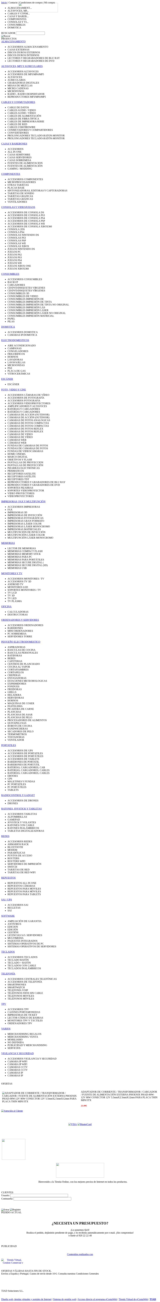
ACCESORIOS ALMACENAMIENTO (28, 46)
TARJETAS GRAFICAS (20, 196)
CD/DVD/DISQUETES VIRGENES (26, 287)
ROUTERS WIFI (16, 861)
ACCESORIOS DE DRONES (23, 800)
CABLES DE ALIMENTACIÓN (24, 116)
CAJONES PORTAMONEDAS (24, 1012)
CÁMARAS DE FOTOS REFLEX (25, 431)
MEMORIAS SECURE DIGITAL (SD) (28, 565)
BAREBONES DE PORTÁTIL (24, 764)
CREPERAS (14, 675)
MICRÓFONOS (16, 91)
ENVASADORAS (17, 678)
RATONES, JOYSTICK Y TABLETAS (21, 808)
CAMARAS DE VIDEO (20, 434)
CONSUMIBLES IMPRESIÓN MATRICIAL (31, 316)
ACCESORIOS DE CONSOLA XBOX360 (30, 226)
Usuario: (5, 1195)
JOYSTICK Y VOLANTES (22, 822)
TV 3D (11, 595)
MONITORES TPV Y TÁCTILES (25, 1020)
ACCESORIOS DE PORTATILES (25, 753)
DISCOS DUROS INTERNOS (23, 55)
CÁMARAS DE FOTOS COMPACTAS (28, 426)
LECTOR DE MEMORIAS (22, 548)
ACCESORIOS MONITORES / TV (26, 578)
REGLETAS (14, 907)
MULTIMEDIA (16, 938)
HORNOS (13, 356)
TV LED (12, 598)
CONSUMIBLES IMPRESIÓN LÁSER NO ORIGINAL (37, 313)
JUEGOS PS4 (15, 260)
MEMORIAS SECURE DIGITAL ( (26, 562)
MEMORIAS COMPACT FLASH (25, 551)
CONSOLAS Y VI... (18, 22)
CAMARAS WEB (17, 440)
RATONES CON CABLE (21, 825)
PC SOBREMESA (17, 633)
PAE (10, 368)
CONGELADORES (18, 351)
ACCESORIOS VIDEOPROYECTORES (29, 403)
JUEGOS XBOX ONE (19, 266)
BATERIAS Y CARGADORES (24, 409)
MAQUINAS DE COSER (21, 703)
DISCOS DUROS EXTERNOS (24, 52)
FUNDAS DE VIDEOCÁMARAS (25, 451)
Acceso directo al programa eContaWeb (97, 1299)
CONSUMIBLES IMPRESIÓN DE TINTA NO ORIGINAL (38, 304)
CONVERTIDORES (18, 132)
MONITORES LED (18, 587)
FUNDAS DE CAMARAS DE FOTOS (28, 445)
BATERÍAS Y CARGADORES (24, 411)
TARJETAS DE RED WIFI (21, 872)
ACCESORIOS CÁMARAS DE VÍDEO (28, 395)
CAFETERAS (15, 661)
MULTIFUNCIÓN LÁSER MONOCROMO (30, 537)
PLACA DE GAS (17, 371)
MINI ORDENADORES (20, 631)
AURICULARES (16, 80)
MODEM (12, 850)
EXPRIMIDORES (17, 683)
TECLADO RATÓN (18, 960)
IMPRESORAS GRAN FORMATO (26, 521)
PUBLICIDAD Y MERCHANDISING (27, 1045)
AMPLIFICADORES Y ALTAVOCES (27, 406)
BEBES (11, 658)
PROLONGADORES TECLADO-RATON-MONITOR (36, 135)
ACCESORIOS (15, 149)
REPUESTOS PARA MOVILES (24, 888)
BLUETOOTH (15, 847)
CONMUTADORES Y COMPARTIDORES (30, 130)
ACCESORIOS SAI (18, 905)
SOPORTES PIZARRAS (20, 487)
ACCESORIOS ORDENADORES (25, 625)
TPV (3, 1004)
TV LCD (12, 592)
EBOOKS (13, 776)
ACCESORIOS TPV (18, 1009)
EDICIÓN (13, 929)
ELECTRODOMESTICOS (15, 340)
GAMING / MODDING (20, 168)
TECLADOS (8, 951)
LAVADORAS (15, 359)
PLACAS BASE (16, 187)
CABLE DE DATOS (18, 107)
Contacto (13, 2)
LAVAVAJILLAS (16, 362)
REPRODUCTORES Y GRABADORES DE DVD (34, 485)
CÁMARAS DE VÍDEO (20, 437)
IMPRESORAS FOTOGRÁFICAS (25, 518)
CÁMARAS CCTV (18, 1070)
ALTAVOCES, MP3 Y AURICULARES (22, 66)
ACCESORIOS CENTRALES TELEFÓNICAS (32, 979)
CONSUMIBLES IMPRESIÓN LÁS (26, 307)
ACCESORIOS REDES (20, 841)
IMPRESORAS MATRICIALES (24, 529)
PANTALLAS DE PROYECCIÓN (25, 465)
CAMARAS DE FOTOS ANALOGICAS (29, 420)
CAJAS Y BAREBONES (14, 143)
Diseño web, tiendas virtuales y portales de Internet (26, 1299)
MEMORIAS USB (17, 568)
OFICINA (6, 606)
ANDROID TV (15, 584)
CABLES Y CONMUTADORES (18, 102)
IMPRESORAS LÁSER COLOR (25, 523)
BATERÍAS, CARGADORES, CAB (26, 767)
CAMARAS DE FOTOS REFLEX (25, 428)
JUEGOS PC (14, 251)
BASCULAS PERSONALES (23, 652)
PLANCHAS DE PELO (20, 717)
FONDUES (13, 686)
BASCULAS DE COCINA (21, 650)
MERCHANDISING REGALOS (24, 1034)
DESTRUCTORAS (18, 614)
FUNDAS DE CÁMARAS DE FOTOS (28, 448)
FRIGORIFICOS (16, 354)
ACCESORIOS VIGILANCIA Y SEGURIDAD (32, 1058)
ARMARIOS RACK (18, 844)
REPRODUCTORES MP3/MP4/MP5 (27, 96)
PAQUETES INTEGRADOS (23, 941)
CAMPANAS (15, 348)
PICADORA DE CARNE (21, 709)
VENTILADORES (17, 201)
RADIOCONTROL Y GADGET (18, 795)
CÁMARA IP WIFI (17, 1064)
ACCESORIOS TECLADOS (23, 957)
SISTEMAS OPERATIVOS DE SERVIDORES (32, 946)
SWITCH (12, 866)
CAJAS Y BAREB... (18, 16)
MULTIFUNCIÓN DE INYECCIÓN (26, 532)
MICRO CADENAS (18, 88)
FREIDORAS (15, 689)
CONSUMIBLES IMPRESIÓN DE (26, 299)
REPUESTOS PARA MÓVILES (24, 891)
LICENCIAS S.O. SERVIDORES (25, 935)
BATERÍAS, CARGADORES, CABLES (29, 773)
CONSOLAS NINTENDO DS (23, 235)
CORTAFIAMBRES (18, 669)
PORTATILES (8, 745)
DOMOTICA (14, 27)
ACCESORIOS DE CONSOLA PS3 (26, 215)
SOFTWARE (8, 916)
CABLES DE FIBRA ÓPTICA (23, 118)
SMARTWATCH (16, 987)
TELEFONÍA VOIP (18, 990)
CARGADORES (16, 285)
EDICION (13, 926)
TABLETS (13, 790)
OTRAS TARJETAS (18, 185)
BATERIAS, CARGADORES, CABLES (29, 770)
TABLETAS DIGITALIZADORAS (26, 831)
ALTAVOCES (15, 77)
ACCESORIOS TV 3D (19, 581)
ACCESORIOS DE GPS (20, 750)
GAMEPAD (14, 819)
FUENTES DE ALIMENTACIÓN (25, 166)
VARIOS (5, 1028)
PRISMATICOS (16, 471)
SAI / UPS (6, 899)
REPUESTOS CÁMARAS (21, 886)
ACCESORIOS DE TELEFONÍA (25, 981)
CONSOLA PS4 (16, 232)
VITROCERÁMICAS (19, 373)
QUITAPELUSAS (17, 723)
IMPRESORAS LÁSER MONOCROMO (29, 526)
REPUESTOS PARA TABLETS (24, 894)
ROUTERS (13, 858)
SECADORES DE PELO (21, 731)
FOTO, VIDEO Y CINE (13, 389)
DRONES (13, 803)
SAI (10, 910)
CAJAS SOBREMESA (19, 160)
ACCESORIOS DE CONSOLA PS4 (26, 218)
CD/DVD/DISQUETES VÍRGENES (26, 290)
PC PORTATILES (17, 784)
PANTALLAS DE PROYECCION (25, 462)
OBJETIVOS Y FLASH (20, 459)
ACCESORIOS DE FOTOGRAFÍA (26, 397)
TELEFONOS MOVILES (21, 996)
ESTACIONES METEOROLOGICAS (27, 681)
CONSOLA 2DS (16, 229)
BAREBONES (15, 628)
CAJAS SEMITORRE (19, 154)
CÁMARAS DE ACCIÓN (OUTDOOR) (28, 417)
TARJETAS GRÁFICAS (20, 199)
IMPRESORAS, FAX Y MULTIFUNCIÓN (23, 501)
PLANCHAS (14, 711)
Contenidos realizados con (80, 1254)
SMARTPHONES (17, 984)
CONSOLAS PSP (17, 240)
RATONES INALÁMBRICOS (23, 828)
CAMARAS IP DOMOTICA (22, 335)
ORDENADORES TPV (20, 1023)
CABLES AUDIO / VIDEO (22, 110)
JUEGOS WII (15, 263)
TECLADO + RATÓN (19, 962)
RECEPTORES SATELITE (22, 473)
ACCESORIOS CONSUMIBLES (25, 279)
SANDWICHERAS (18, 728)
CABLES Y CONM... (19, 13)
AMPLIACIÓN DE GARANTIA (25, 921)
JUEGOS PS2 (15, 254)
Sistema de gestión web (64, 1299)
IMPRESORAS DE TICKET (22, 1015)
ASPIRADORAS (16, 647)
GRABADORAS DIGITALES (23, 82)
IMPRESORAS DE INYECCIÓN (25, 515)
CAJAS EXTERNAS (18, 49)
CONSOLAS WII (17, 243)
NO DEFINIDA (16, 1042)
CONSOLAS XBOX (18, 246)
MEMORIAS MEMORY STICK (24, 554)
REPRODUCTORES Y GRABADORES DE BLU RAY (36, 482)
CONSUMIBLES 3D (18, 293)
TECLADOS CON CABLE (22, 965)
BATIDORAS (15, 655)
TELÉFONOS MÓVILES (21, 998)
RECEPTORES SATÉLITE (22, 476)
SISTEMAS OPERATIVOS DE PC (26, 943)
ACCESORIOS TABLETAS (22, 814)
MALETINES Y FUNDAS (21, 781)
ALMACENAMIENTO (13, 41)
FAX (10, 509)
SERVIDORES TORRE (20, 636)
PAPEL (11, 318)
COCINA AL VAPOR (19, 666)
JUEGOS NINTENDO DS (21, 249)
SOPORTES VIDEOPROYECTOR (26, 490)
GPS (10, 778)
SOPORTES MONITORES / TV (24, 590)
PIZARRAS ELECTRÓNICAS (24, 468)
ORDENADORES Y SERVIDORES (20, 620)
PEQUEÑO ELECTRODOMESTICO (20, 641)
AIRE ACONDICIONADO (22, 345)
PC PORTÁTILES (17, 787)
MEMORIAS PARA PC (20, 556)
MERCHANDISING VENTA (23, 1036)
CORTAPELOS (16, 672)
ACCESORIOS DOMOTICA (23, 332)
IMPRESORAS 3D (17, 512)
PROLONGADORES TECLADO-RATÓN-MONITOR (36, 138)
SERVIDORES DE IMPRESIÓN (24, 864)
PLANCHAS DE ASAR (20, 714)
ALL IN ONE (15, 151)
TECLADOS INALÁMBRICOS (24, 968)
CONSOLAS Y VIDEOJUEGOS (18, 207)
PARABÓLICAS (16, 852)
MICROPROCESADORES (22, 182)
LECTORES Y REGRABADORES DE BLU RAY (34, 58)
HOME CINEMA (17, 454)
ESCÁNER (7, 379)
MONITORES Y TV (11, 573)
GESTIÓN (13, 932)
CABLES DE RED (17, 124)
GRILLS (12, 692)
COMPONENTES (17, 19)
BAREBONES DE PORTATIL (23, 761)
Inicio (4, 2)
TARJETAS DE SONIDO (21, 193)
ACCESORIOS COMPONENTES (25, 179)
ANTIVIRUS (14, 924)
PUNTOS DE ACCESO (20, 855)
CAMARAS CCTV (18, 1067)
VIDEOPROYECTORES (21, 496)
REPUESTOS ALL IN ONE (22, 883)
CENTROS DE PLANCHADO (24, 664)
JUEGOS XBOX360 (18, 268)
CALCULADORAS (18, 611)
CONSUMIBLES (16, 24)
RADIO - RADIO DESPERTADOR (26, 94)
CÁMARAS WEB (17, 442)
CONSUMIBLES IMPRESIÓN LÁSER (28, 310)
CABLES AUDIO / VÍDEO (22, 113)
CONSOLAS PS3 (17, 237)
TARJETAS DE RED (19, 869)
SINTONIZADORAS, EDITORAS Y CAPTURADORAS (37, 190)
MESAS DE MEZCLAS (20, 85)
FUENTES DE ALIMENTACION (25, 163)
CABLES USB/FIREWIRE (21, 127)
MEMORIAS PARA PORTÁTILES (26, 559)
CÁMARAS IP (15, 1075)
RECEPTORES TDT (18, 479)
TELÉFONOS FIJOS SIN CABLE (25, 993)
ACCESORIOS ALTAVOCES (23, 71)
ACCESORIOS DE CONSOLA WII (26, 223)
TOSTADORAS (16, 737)
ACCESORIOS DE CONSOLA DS (26, 212)
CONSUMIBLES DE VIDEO (23, 296)
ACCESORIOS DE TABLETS (23, 759)
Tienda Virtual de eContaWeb (133, 1299)
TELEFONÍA (8, 973)
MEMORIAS (8, 543)
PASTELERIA (15, 706)
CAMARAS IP (15, 1072)
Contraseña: (7, 1198)
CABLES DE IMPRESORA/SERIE (26, 121)
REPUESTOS (8, 877)
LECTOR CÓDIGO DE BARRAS (25, 1017)
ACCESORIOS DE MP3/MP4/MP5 (26, 74)
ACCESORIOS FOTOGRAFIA (24, 400)
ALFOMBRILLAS (17, 816)
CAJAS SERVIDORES (20, 157)
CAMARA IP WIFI (17, 1061)
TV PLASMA (15, 601)
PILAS (11, 321)
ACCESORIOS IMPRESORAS (24, 506)
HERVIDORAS (16, 697)
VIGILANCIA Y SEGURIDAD (17, 1053)
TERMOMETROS (17, 734)
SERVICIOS (14, 1048)
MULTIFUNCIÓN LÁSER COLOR (26, 535)
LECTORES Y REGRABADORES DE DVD (31, 61)
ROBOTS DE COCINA (20, 726)
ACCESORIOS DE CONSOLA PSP (26, 221)
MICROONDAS (16, 365)
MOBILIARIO (15, 1039)
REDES (5, 836)
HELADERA (14, 695)
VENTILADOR (16, 740)
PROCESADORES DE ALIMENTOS (27, 720)
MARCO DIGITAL (18, 456)
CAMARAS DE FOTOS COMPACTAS (28, 423)
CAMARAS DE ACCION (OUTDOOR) (28, 414)
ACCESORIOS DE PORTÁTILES (25, 756)
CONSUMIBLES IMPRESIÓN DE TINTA (30, 301)
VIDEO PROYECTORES (21, 493)
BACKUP (13, 282)
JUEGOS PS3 (15, 257)
